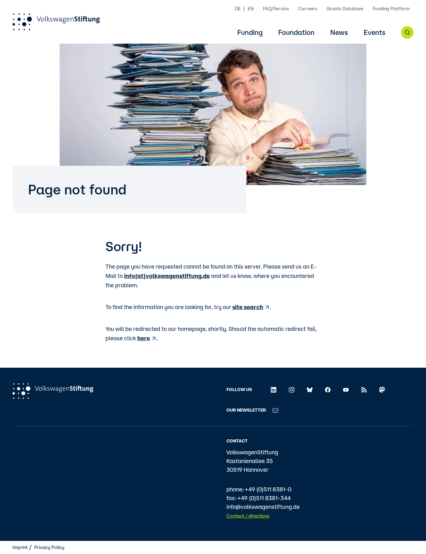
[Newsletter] (275, 410)
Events (374, 32)
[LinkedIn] (273, 389)
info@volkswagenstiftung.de (263, 507)
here (143, 338)
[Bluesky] (310, 389)
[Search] (407, 32)
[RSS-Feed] (364, 389)
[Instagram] (292, 389)
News (339, 32)
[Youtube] (346, 389)
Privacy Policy (49, 547)
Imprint (20, 547)
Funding (250, 32)
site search (247, 307)
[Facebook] (328, 389)
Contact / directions (247, 515)
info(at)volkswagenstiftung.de (167, 276)
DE (238, 8)
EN (251, 8)
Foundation (296, 32)
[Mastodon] (382, 389)
